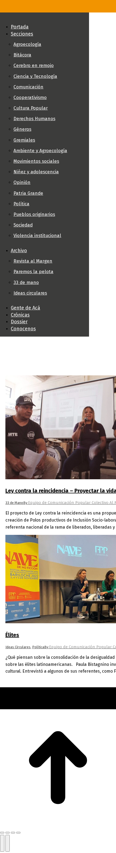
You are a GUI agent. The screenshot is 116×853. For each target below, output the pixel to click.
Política (38, 647)
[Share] (7, 832)
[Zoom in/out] (18, 832)
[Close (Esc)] (2, 832)
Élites (12, 635)
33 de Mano (14, 503)
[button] (44, 18)
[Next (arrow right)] (7, 843)
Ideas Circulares (17, 647)
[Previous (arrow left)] (2, 843)
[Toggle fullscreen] (13, 832)
